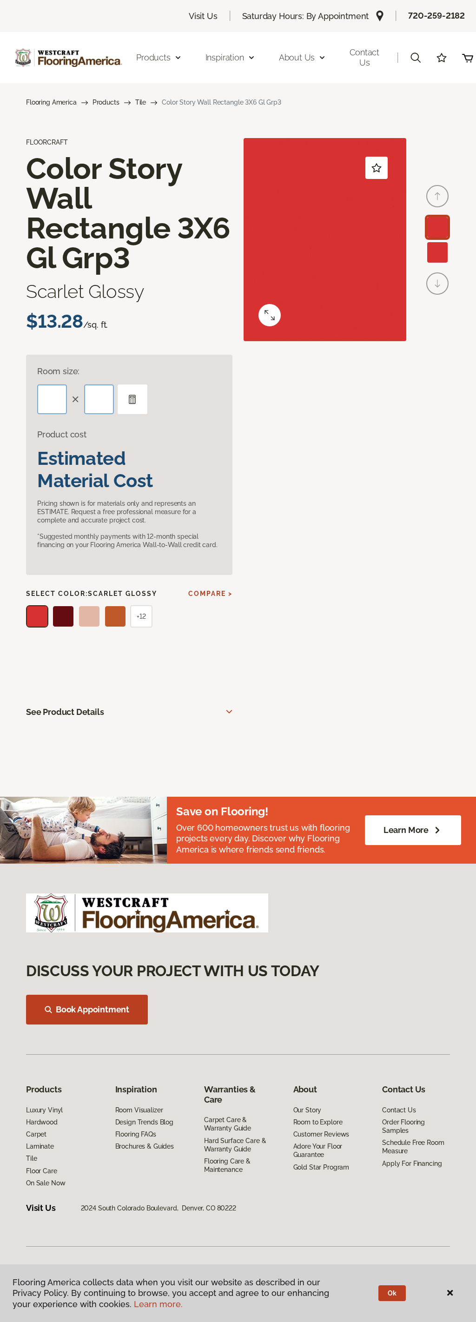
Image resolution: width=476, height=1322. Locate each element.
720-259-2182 (436, 15)
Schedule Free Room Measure (413, 1147)
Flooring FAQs (135, 1134)
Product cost (61, 434)
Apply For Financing (412, 1163)
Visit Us (203, 16)
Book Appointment (92, 1009)
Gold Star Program (321, 1167)
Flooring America (51, 102)
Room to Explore (318, 1122)
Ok (392, 1293)
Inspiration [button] (224, 57)
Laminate (40, 1146)
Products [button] (153, 57)
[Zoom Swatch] (269, 315)
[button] (415, 57)
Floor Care (41, 1171)
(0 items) (467, 57)
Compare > (210, 593)
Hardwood (42, 1122)
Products (106, 102)
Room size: (58, 371)
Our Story (307, 1110)
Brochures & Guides (144, 1146)
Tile (140, 102)
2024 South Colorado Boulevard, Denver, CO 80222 (158, 1208)
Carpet (36, 1134)
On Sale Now (45, 1183)
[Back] (437, 196)
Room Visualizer (139, 1110)
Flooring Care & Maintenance (227, 1165)
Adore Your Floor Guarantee (318, 1150)
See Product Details (65, 712)
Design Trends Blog (144, 1122)
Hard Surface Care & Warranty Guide (235, 1145)
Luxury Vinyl (44, 1110)
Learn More (406, 830)
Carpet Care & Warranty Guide (227, 1124)
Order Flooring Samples (403, 1126)
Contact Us (364, 57)
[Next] (437, 283)
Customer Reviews (321, 1134)
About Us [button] (297, 57)
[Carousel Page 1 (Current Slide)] (437, 227)
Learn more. (158, 1304)
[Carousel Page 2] (437, 252)
